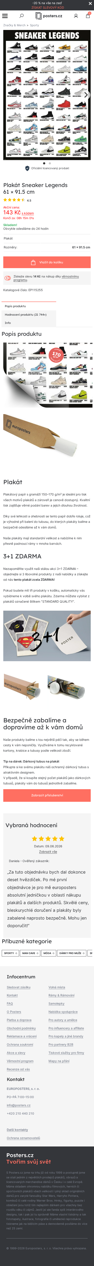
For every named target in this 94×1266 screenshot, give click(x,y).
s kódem (28, 213)
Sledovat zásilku (18, 987)
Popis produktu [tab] (15, 306)
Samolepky (56, 1003)
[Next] (85, 95)
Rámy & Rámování (61, 995)
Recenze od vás (18, 1069)
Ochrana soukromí (20, 1044)
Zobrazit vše (48, 851)
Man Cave (28, 953)
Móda (47, 953)
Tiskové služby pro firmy (66, 1052)
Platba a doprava (19, 1020)
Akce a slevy (16, 1052)
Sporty (9, 953)
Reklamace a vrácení (22, 1036)
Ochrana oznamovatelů (23, 1138)
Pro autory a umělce (63, 1020)
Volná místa (57, 987)
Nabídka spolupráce (63, 1011)
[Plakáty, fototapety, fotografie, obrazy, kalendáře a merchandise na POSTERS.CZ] (49, 16)
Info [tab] (8, 323)
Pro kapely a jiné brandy (66, 1036)
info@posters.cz (19, 1105)
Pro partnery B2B (61, 1044)
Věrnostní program (20, 1061)
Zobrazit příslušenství (47, 795)
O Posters (14, 1011)
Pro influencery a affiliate (66, 1028)
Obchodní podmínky (21, 1028)
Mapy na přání (59, 1061)
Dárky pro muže (70, 953)
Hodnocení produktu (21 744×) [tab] (26, 314)
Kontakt (12, 995)
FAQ (10, 1003)
